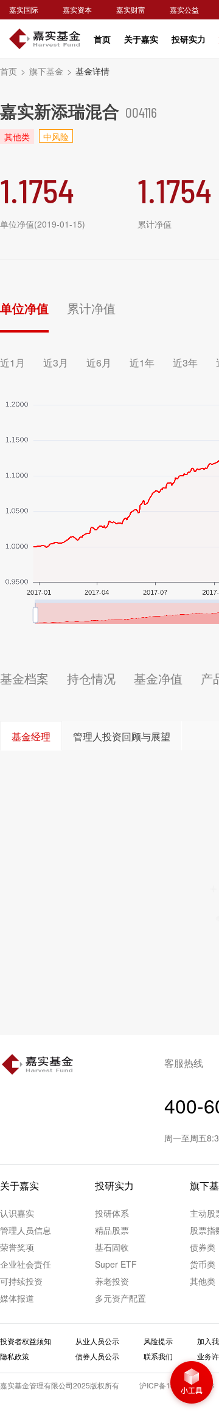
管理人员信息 (25, 1230)
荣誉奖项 (17, 1247)
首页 (102, 39)
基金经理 (31, 736)
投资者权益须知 (25, 1341)
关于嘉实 (141, 39)
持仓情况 (91, 678)
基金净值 (158, 678)
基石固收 (112, 1247)
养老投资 (112, 1281)
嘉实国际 (23, 9)
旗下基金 (50, 71)
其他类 (202, 1281)
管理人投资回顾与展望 (121, 736)
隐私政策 (14, 1356)
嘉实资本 (77, 9)
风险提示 (158, 1341)
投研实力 (189, 39)
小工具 (191, 1383)
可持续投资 (21, 1281)
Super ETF (116, 1264)
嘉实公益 (184, 9)
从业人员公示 (97, 1341)
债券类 (202, 1247)
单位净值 (24, 308)
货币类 (202, 1264)
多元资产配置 (120, 1298)
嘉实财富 (130, 9)
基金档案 (24, 678)
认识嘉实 (17, 1213)
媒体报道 (17, 1298)
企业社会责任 (25, 1264)
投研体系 (112, 1213)
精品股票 (112, 1230)
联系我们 (158, 1356)
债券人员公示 (97, 1356)
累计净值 (91, 308)
